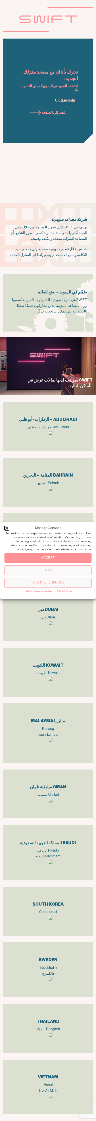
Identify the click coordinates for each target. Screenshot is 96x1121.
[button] (6, 528)
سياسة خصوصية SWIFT (39, 590)
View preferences (48, 582)
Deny (48, 570)
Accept (48, 557)
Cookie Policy (63, 590)
